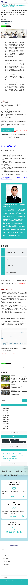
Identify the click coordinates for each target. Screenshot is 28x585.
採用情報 (3, 570)
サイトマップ (19, 580)
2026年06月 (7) (6, 412)
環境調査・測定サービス (7, 558)
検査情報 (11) (14, 442)
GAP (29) (19, 453)
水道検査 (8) (21, 455)
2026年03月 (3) (6, 417)
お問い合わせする (14, 516)
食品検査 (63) (5, 453)
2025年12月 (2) (6, 423)
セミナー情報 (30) (14, 440)
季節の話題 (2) (15, 458)
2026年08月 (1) (6, 408)
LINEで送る (3, 26)
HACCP (3, 23)
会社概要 (3, 552)
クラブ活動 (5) (6, 456)
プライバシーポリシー (10, 580)
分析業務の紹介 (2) (7, 458)
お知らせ (3, 21)
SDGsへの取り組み (5, 555)
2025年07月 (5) (6, 428)
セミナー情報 (9, 21)
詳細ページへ (15, 496)
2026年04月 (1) (6, 415)
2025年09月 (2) (6, 426)
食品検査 (7, 23)
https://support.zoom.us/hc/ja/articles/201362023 (12, 353)
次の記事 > (25, 367)
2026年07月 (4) (6, 410)
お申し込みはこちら (7, 130)
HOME (3, 549)
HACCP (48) (12, 453)
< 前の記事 (3, 367)
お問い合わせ (4, 577)
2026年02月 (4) (6, 419)
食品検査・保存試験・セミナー (8, 561)
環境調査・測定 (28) (7, 455)
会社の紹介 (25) (6, 442)
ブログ (3, 567)
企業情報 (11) (22, 442)
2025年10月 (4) (6, 425)
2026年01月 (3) (6, 421)
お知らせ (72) (5, 440)
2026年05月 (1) (6, 414)
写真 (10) (15, 455)
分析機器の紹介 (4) (14, 456)
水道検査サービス (5, 564)
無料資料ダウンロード (6, 574)
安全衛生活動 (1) (6, 460)
